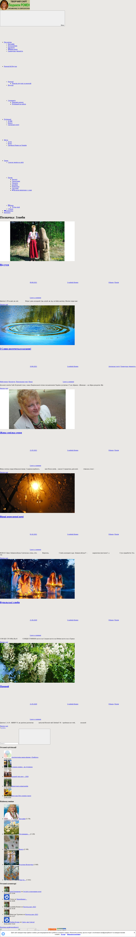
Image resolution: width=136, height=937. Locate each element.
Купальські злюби (10, 602)
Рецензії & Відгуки (10, 66)
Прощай (4, 686)
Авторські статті (13, 125)
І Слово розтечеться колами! (15, 348)
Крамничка (9, 211)
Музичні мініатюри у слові (23, 190)
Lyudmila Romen (72, 282)
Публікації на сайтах (19, 104)
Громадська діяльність (15, 51)
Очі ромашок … (24, 834)
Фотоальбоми (12, 46)
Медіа (6, 140)
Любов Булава (15, 922)
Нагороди (11, 47)
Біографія (11, 44)
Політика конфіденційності (9, 927)
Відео (10, 143)
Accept (63, 934)
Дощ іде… (22, 880)
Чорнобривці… (22, 899)
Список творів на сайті (16, 162)
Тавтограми (16, 181)
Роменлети (15, 186)
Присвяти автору (18, 102)
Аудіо (10, 142)
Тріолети (15, 183)
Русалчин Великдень (26, 864)
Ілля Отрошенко (15, 891)
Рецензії (10, 81)
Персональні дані (22, 382)
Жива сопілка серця (11, 432)
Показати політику (74, 934)
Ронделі (14, 179)
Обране (111, 282)
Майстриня (13, 49)
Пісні (11, 209)
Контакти (7, 212)
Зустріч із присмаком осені (32, 891)
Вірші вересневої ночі (12, 516)
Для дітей (15, 188)
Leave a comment (35, 298)
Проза (11, 205)
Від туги (4, 264)
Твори (6, 160)
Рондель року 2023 (29, 907)
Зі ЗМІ (10, 121)
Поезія (10, 177)
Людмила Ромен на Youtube (17, 145)
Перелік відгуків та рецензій (21, 83)
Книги (10, 123)
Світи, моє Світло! (28, 922)
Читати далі (4, 304)
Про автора (8, 42)
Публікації (7, 119)
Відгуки (10, 85)
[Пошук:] (9, 743)
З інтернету (12, 100)
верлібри (15, 185)
